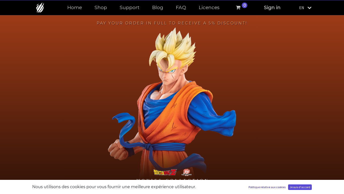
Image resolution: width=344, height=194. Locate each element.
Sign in (272, 7)
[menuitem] (74, 7)
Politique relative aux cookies (267, 187)
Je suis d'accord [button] (300, 187)
